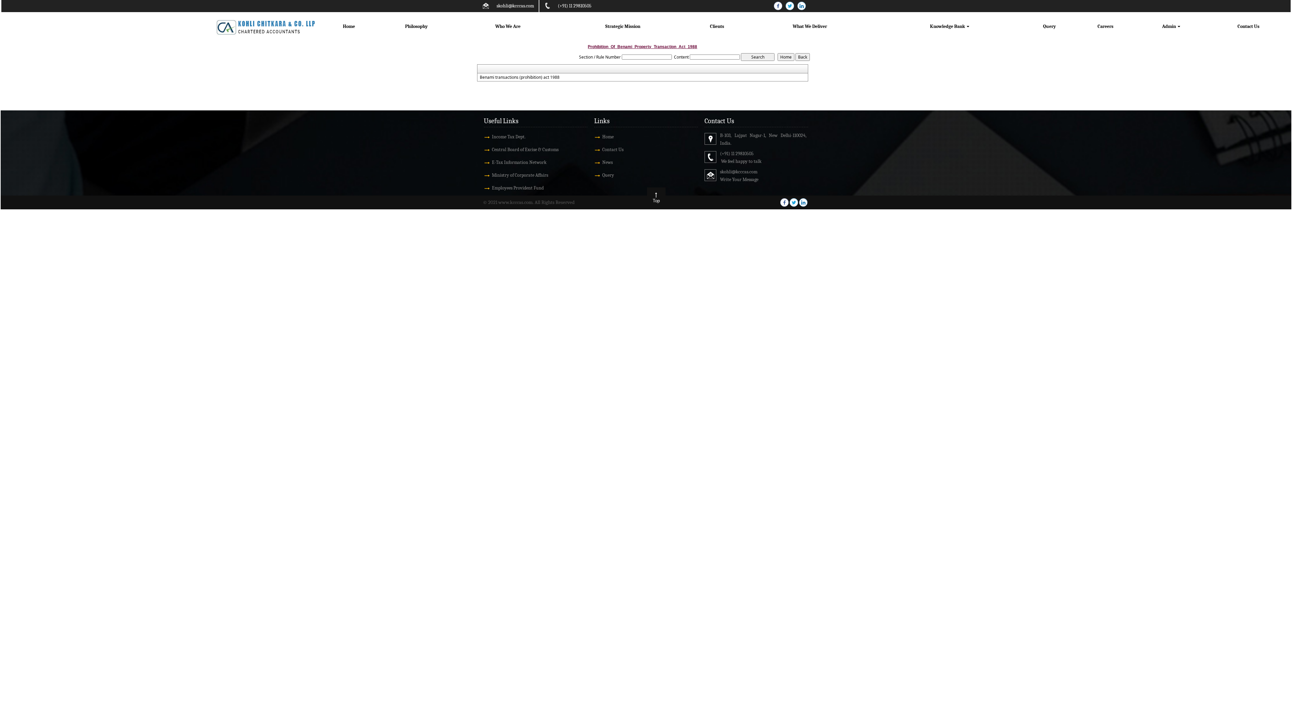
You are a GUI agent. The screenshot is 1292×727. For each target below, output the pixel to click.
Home (349, 26)
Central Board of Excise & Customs (525, 149)
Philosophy (416, 26)
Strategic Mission (622, 26)
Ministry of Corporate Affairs (520, 175)
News (607, 162)
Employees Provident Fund (518, 188)
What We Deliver (810, 26)
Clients (717, 26)
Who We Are (508, 26)
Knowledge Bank (948, 26)
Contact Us (1248, 26)
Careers (1105, 26)
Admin (1169, 26)
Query (1049, 26)
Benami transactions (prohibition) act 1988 (520, 77)
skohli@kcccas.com (515, 6)
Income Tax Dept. (509, 137)
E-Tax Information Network (519, 162)
